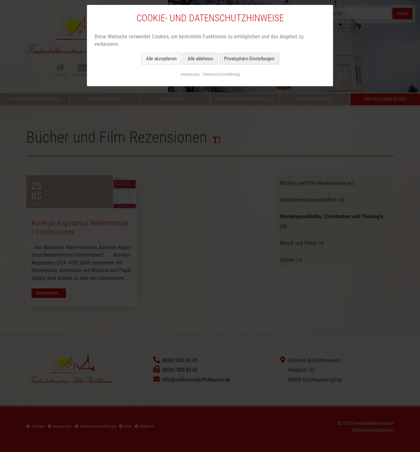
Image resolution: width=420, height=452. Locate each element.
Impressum (190, 74)
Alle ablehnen (200, 59)
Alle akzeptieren (161, 59)
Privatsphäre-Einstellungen (249, 59)
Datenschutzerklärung (221, 74)
